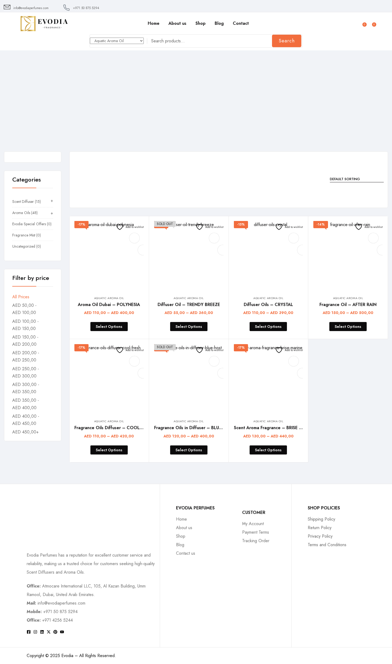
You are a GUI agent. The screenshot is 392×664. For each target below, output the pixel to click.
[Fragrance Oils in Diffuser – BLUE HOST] (188, 378)
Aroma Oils (22, 111)
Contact (241, 23)
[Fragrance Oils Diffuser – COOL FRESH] (109, 378)
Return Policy (319, 528)
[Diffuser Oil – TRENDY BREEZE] (188, 255)
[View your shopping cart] (371, 22)
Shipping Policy (321, 519)
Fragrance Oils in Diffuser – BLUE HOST (194, 428)
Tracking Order (255, 541)
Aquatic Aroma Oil (109, 298)
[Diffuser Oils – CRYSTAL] (268, 255)
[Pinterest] (55, 632)
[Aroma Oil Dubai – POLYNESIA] (109, 255)
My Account (253, 524)
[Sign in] (353, 23)
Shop (200, 23)
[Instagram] (35, 632)
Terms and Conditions (327, 545)
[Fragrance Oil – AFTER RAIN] (348, 255)
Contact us (185, 553)
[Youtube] (62, 632)
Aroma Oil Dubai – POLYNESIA (109, 304)
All (2, 111)
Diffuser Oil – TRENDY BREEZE (189, 304)
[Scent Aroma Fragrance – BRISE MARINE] (268, 378)
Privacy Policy (320, 536)
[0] (362, 22)
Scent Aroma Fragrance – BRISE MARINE (274, 428)
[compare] (134, 238)
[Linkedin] (42, 632)
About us (177, 23)
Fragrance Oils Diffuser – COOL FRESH (114, 428)
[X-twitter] (49, 632)
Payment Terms (255, 532)
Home (153, 23)
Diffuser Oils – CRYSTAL (268, 304)
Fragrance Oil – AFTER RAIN (348, 304)
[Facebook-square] (29, 632)
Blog (219, 23)
